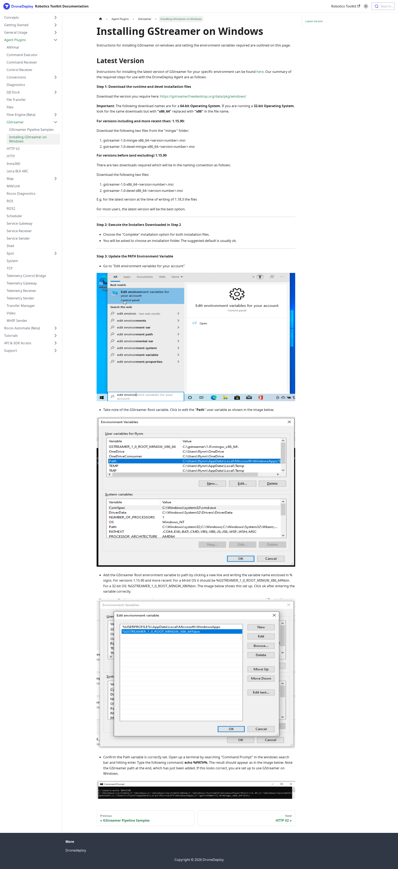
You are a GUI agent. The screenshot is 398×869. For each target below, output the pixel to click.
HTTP (11, 156)
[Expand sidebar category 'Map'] (55, 178)
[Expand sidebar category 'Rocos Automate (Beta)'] (55, 328)
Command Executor (22, 55)
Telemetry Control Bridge (26, 275)
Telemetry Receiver (21, 290)
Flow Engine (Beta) (21, 114)
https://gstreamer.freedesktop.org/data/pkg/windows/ (203, 96)
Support (10, 350)
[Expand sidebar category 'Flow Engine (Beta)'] (55, 114)
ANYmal (13, 47)
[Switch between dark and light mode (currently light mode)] (366, 6)
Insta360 (13, 163)
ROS (10, 201)
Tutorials (11, 335)
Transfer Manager (21, 305)
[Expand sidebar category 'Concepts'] (55, 17)
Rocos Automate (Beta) (22, 328)
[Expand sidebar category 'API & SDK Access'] (55, 343)
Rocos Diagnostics (21, 193)
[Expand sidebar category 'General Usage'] (55, 32)
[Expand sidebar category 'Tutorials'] (55, 335)
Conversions (16, 77)
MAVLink (13, 186)
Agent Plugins (15, 40)
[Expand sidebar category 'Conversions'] (55, 77)
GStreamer (15, 122)
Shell (10, 246)
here (260, 71)
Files (10, 107)
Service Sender (18, 238)
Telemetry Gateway (22, 283)
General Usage (15, 32)
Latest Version (314, 21)
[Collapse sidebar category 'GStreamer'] (55, 122)
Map (10, 178)
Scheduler (14, 216)
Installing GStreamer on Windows (28, 139)
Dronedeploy (76, 850)
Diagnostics (16, 84)
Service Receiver (19, 231)
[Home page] (100, 19)
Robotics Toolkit (343, 6)
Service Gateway (19, 223)
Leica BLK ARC (17, 171)
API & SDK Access (17, 343)
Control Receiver (20, 69)
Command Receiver (22, 62)
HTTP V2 (13, 148)
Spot (10, 253)
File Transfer (16, 99)
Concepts (11, 17)
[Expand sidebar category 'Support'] (55, 350)
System (12, 261)
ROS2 (11, 208)
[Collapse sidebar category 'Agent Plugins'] (55, 40)
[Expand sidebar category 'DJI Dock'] (55, 92)
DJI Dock (13, 92)
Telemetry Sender (20, 298)
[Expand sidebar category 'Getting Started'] (55, 25)
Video (11, 313)
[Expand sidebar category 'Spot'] (55, 253)
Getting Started (16, 25)
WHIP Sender (17, 320)
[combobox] (383, 6)
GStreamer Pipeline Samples (31, 129)
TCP (10, 268)
